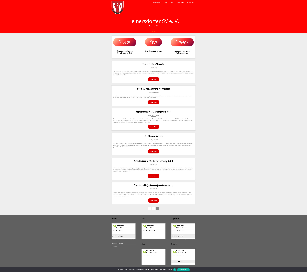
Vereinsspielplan (156, 2)
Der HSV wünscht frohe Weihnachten (153, 88)
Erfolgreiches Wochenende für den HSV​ (153, 111)
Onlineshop (125, 42)
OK (174, 269)
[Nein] (305, 269)
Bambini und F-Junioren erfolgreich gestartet (153, 185)
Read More (153, 79)
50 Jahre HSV (190, 2)
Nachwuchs (182, 42)
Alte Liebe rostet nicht (153, 136)
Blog (166, 2)
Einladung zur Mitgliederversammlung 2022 (153, 161)
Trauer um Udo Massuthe (153, 64)
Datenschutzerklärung (117, 243)
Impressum (114, 246)
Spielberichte (180, 2)
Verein (171, 2)
